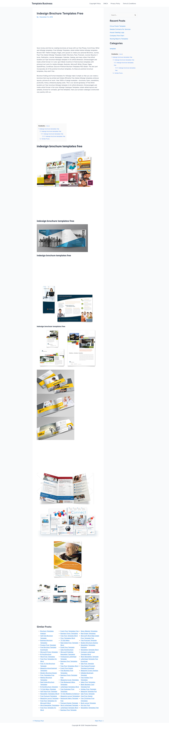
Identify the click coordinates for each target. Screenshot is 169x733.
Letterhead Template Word (69, 708)
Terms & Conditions (129, 3)
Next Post (99, 720)
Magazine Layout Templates (69, 696)
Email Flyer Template (67, 647)
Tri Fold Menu (64, 640)
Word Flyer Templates (47, 657)
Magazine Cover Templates (69, 680)
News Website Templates (89, 631)
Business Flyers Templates (69, 633)
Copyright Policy (95, 3)
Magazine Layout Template (49, 698)
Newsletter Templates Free (90, 708)
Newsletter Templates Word (49, 694)
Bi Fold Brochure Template (49, 687)
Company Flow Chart (117, 35)
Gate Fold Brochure (66, 650)
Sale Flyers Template (88, 694)
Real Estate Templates (88, 633)
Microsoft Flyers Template (49, 652)
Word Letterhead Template (69, 705)
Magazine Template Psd (89, 691)
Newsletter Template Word (89, 650)
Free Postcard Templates (48, 696)
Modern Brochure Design (48, 673)
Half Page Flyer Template (48, 691)
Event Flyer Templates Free (69, 631)
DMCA (106, 3)
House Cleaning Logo (117, 32)
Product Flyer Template (48, 645)
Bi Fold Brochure (45, 654)
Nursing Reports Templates (119, 39)
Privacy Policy (115, 3)
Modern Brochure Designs (89, 643)
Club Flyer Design (87, 696)
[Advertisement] (51, 33)
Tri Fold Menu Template (48, 689)
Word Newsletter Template (89, 657)
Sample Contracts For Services (120, 29)
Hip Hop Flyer (85, 705)
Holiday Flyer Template (88, 689)
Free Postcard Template (89, 640)
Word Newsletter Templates (49, 705)
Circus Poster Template (117, 26)
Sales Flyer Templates (88, 682)
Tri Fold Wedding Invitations (69, 694)
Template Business (42, 3)
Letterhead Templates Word (69, 687)
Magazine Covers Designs (89, 670)
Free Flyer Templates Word (69, 666)
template (113, 48)
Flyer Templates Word (67, 638)
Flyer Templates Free (47, 675)
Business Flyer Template (68, 710)
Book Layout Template (88, 703)
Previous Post (38, 720)
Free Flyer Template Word (69, 636)
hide (47, 126)
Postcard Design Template (69, 703)
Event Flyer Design (66, 668)
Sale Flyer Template (87, 663)
